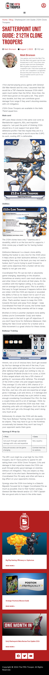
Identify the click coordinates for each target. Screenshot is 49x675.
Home (4, 20)
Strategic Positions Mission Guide (17, 601)
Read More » (10, 566)
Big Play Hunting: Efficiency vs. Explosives (20, 560)
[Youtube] (31, 656)
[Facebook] (18, 656)
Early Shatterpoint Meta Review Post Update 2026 (23, 641)
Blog (11, 20)
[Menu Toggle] (24, 12)
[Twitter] (24, 656)
